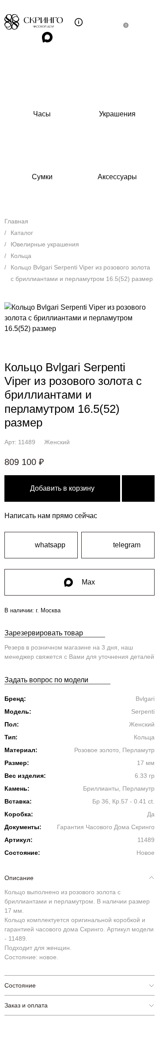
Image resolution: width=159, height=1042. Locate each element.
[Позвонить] (105, 22)
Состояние (20, 985)
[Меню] (146, 22)
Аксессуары (117, 177)
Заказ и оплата (26, 1005)
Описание (19, 877)
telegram (126, 545)
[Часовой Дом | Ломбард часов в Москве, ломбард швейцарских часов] (39, 22)
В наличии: (32, 610)
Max (88, 582)
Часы (42, 114)
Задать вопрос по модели (46, 680)
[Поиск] (60, 22)
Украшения (117, 114)
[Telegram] (27, 37)
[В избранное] (138, 488)
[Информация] (78, 22)
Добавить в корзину (62, 488)
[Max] (47, 37)
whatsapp (50, 545)
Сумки (42, 177)
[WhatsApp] (6, 37)
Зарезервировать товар (43, 633)
